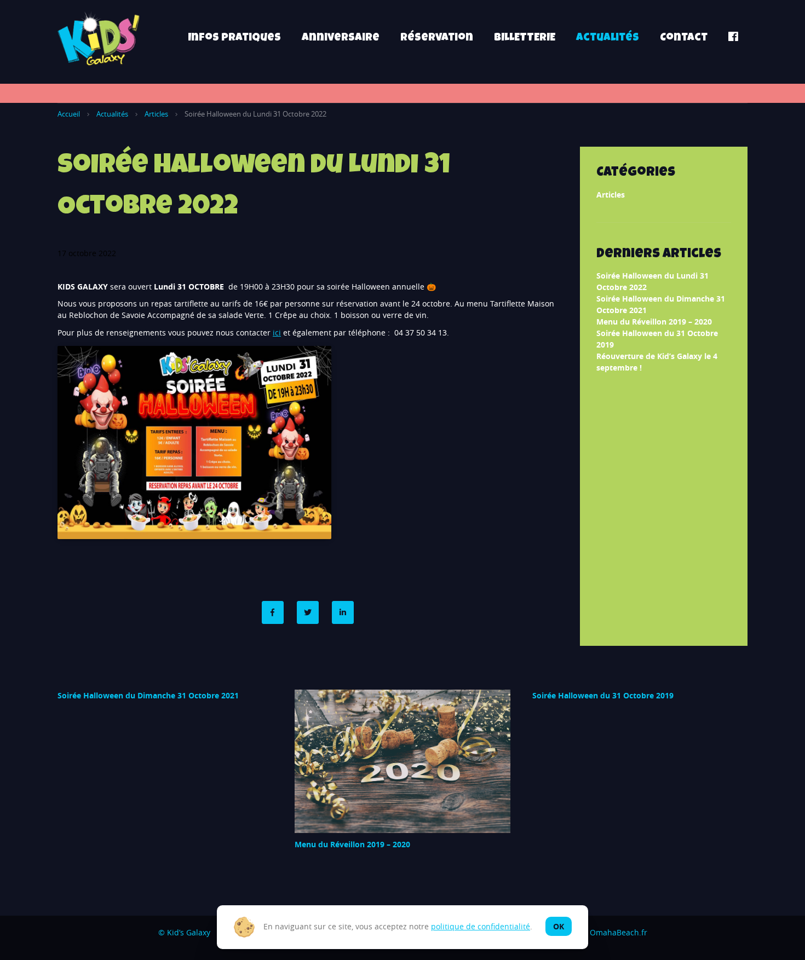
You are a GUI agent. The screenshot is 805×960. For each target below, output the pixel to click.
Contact (684, 38)
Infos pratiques (234, 38)
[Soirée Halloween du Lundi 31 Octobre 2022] (343, 612)
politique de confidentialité (480, 926)
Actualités (607, 38)
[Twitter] (308, 612)
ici (277, 332)
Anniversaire (341, 38)
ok (558, 926)
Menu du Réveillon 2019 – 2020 (654, 321)
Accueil (69, 114)
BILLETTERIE (524, 38)
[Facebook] (273, 612)
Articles (156, 114)
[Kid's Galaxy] (99, 38)
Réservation (436, 38)
